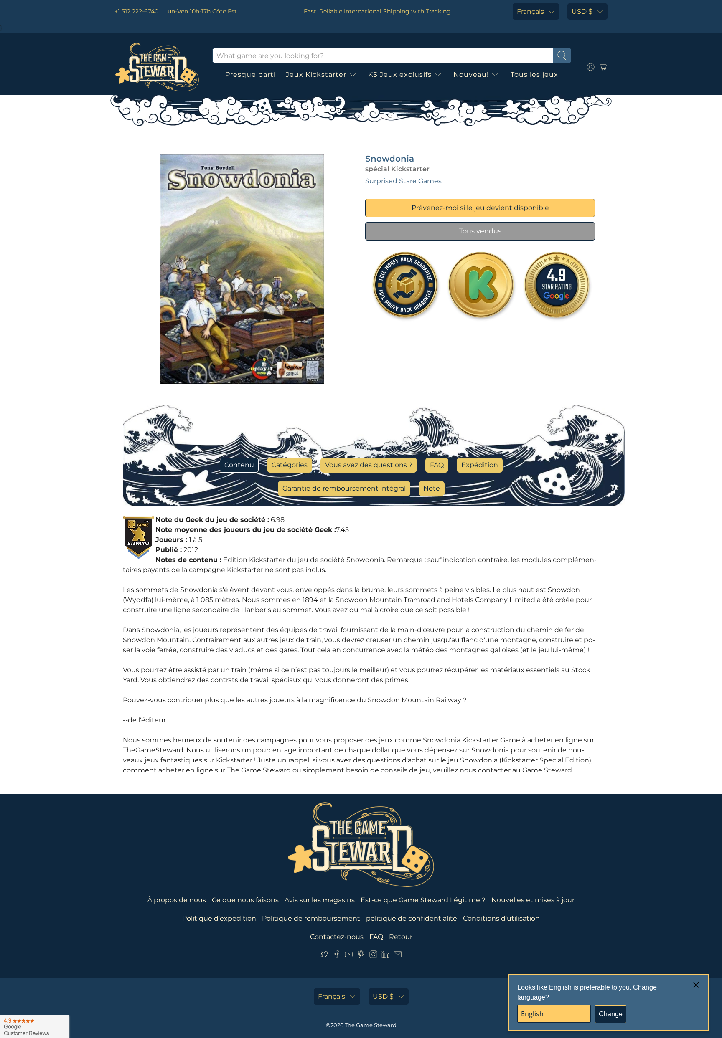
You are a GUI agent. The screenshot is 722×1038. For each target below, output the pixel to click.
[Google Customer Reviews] (34, 1026)
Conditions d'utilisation (501, 918)
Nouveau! (471, 74)
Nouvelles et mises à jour (533, 900)
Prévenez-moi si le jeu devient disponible (480, 208)
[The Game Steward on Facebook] (337, 956)
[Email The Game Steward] (398, 956)
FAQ (437, 465)
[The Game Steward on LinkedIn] (385, 956)
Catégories (290, 465)
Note (431, 488)
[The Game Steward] (157, 67)
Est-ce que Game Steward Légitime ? (423, 900)
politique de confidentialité (411, 918)
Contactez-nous (337, 937)
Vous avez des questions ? (368, 465)
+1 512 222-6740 (136, 11)
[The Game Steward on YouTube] (349, 956)
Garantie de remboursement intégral (344, 488)
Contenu (239, 465)
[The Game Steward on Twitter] (324, 956)
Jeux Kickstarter (316, 74)
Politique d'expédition (219, 918)
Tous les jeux (534, 74)
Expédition (479, 465)
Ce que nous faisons (245, 900)
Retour (400, 937)
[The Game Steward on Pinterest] (361, 956)
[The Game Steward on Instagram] (373, 956)
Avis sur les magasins (320, 900)
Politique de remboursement (311, 918)
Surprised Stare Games (403, 181)
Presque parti (250, 74)
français (530, 11)
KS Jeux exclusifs (400, 74)
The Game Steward (371, 1025)
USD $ (582, 11)
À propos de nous (176, 900)
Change (611, 1014)
